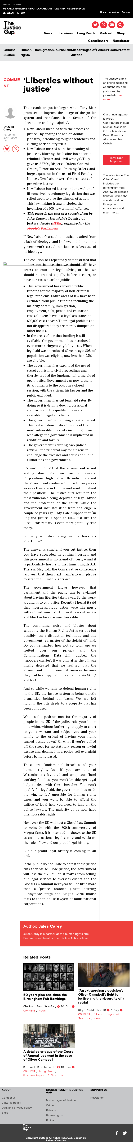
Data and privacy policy (17, 1108)
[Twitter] (125, 1133)
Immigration (44, 50)
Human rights (26, 52)
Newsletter (121, 41)
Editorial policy (11, 1103)
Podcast (106, 33)
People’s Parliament (42, 228)
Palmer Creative (56, 1140)
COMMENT (29, 1010)
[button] (120, 25)
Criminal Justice (9, 52)
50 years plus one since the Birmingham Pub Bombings (45, 997)
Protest (124, 50)
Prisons (112, 50)
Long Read (47, 1071)
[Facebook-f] (117, 1133)
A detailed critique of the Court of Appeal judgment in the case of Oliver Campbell (48, 1056)
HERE (56, 223)
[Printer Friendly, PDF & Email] (26, 914)
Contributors (98, 41)
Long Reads (86, 33)
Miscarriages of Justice (83, 52)
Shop (121, 33)
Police (101, 50)
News (48, 33)
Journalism (62, 50)
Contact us (9, 1098)
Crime (50, 1105)
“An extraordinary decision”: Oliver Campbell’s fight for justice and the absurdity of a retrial (101, 997)
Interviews (64, 33)
